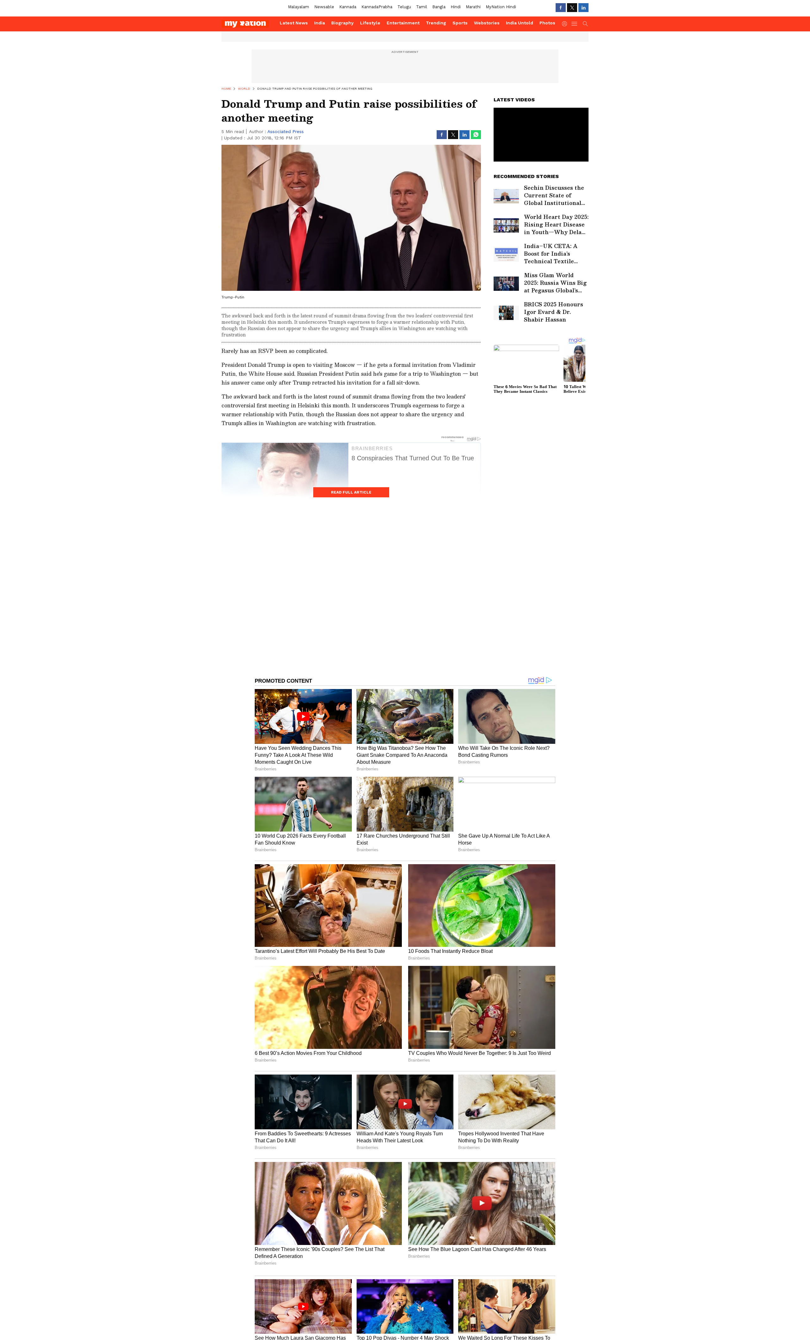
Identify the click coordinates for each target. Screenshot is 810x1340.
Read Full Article (351, 492)
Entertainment (403, 22)
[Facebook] (561, 7)
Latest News (294, 22)
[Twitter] (572, 7)
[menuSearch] (585, 23)
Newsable (324, 6)
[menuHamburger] (574, 23)
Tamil (421, 6)
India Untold (519, 22)
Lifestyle (370, 22)
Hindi (456, 6)
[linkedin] (583, 7)
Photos (547, 22)
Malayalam (298, 6)
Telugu (404, 6)
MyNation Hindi (501, 6)
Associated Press (285, 131)
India (319, 22)
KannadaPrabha (376, 6)
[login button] (566, 24)
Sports (460, 22)
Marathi (473, 6)
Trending (436, 22)
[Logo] (248, 23)
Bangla (439, 6)
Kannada (347, 6)
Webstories (487, 22)
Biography (342, 22)
